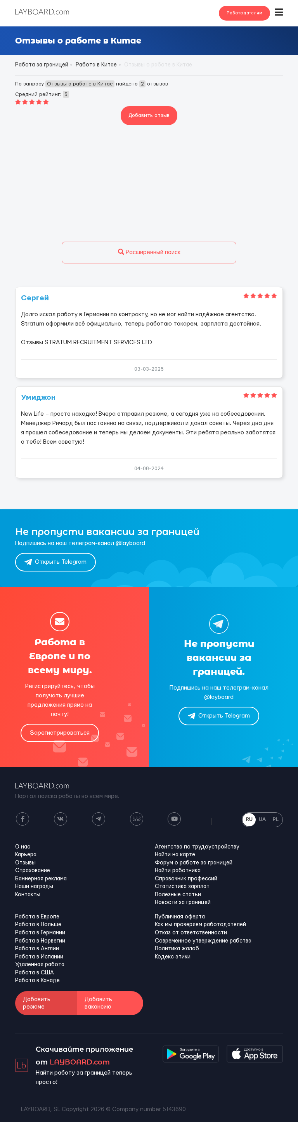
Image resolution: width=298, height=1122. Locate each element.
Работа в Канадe (37, 980)
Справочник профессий (186, 879)
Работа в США (34, 973)
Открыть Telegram (61, 562)
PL (276, 819)
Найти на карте (175, 854)
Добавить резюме (36, 1003)
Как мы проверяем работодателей (200, 924)
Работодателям (244, 13)
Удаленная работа (39, 964)
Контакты (27, 894)
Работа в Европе (37, 917)
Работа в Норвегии (40, 941)
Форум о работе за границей (193, 863)
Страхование (32, 870)
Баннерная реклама (41, 879)
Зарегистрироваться (60, 733)
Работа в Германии (40, 933)
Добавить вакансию (98, 1003)
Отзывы (25, 863)
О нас (22, 847)
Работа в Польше (38, 924)
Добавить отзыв (149, 115)
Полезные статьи (178, 894)
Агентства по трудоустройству (197, 847)
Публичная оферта (180, 917)
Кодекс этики (173, 957)
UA (262, 819)
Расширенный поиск (152, 252)
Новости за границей (183, 902)
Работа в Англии (37, 948)
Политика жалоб (177, 948)
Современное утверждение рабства (203, 941)
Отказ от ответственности (191, 933)
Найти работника (178, 870)
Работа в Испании (39, 957)
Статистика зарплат (182, 886)
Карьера (25, 854)
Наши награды (34, 886)
